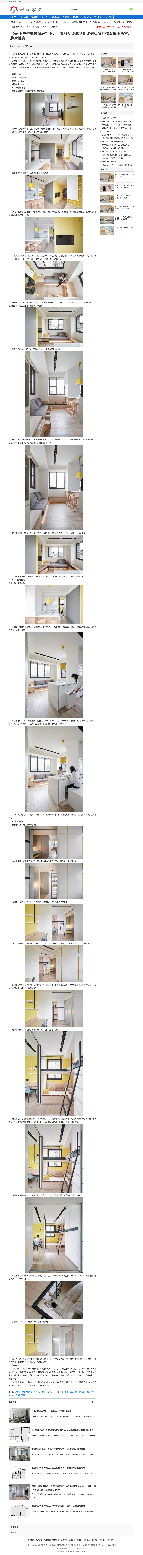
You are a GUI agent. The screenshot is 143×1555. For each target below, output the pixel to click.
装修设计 (79, 1540)
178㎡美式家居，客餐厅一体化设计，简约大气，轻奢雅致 (58, 1448)
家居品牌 (31, 1540)
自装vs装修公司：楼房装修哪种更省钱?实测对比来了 (120, 138)
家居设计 (55, 1540)
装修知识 (71, 1540)
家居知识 (39, 1540)
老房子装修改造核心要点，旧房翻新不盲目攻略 (108, 106)
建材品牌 (94, 1540)
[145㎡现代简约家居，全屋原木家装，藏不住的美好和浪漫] (20, 1511)
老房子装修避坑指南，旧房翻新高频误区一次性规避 (126, 89)
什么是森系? (106, 131)
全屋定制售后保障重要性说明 (126, 106)
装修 (28, 27)
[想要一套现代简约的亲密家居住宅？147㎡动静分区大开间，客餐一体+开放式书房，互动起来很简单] (20, 1492)
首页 (22, 27)
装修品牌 (36, 27)
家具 (78, 439)
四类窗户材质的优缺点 (109, 161)
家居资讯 (47, 1540)
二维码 (19, 2)
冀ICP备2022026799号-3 (78, 1548)
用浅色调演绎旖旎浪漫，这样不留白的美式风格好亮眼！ (121, 155)
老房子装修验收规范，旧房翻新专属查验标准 (108, 70)
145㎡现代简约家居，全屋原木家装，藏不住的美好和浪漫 (58, 1505)
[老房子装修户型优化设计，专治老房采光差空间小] (125, 67)
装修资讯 (87, 1540)
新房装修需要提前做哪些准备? (112, 141)
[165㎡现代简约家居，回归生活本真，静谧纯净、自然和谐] (20, 1472)
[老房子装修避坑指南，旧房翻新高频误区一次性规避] (125, 85)
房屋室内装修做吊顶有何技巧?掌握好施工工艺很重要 (120, 145)
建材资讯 (110, 1540)
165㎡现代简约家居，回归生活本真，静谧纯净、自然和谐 (58, 1467)
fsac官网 (14, 1533)
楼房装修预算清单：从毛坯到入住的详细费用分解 (114, 27)
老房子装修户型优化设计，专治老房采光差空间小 (126, 71)
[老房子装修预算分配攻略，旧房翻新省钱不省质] (108, 85)
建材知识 (102, 1540)
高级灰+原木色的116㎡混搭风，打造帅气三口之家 (119, 165)
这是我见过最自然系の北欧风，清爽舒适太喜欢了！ (34, 1392)
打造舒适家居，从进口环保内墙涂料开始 (116, 135)
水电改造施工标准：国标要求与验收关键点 (116, 125)
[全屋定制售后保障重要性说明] (125, 103)
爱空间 (44, 27)
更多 (94, 1402)
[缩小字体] (131, 46)
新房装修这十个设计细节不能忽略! (114, 151)
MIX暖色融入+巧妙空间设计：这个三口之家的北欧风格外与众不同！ (64, 1429)
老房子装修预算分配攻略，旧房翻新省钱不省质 (108, 88)
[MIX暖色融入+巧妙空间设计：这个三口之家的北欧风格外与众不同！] (20, 1434)
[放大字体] (128, 46)
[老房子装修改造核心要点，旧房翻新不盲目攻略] (108, 103)
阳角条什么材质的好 (109, 118)
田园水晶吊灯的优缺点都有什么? (113, 158)
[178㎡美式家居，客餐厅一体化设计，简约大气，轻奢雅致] (20, 1453)
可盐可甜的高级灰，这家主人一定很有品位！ (53, 1410)
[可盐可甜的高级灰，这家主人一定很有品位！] (20, 1415)
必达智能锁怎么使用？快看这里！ (113, 148)
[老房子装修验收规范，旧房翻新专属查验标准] (108, 67)
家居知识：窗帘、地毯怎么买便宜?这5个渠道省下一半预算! (122, 128)
